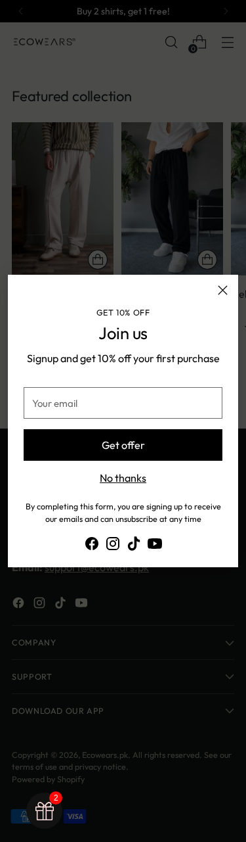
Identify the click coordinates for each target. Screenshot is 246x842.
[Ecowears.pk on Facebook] (92, 545)
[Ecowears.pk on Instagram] (113, 545)
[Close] (223, 290)
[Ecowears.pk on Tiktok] (134, 545)
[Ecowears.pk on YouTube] (155, 545)
